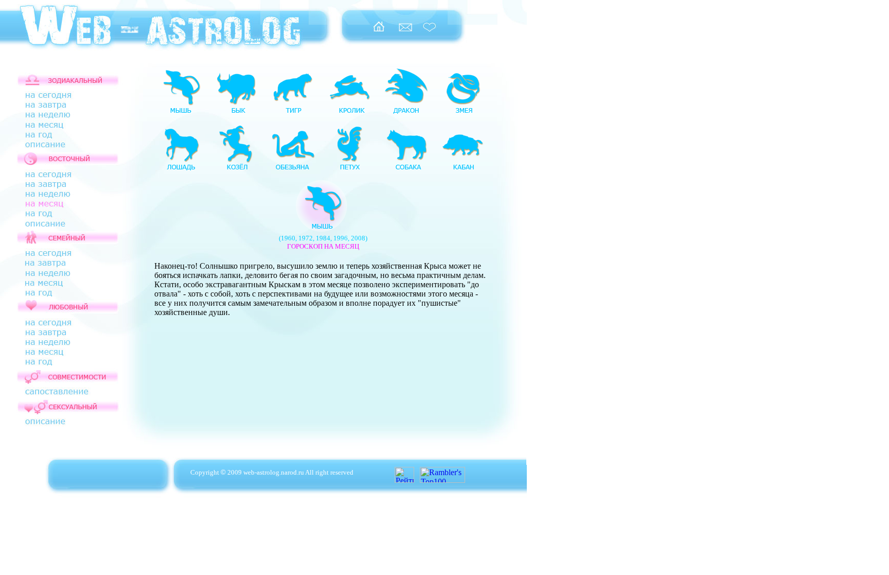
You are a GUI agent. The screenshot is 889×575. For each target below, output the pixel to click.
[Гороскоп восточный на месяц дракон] (406, 113)
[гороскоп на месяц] (57, 206)
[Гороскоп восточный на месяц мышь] (180, 113)
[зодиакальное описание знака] (57, 149)
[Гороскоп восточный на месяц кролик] (350, 113)
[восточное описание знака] (57, 228)
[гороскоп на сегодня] (57, 97)
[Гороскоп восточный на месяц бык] (236, 113)
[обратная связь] (405, 31)
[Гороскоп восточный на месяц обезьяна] (293, 169)
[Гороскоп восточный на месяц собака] (406, 169)
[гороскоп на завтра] (57, 107)
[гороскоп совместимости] (57, 392)
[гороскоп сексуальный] (57, 429)
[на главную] (378, 31)
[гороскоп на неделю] (57, 116)
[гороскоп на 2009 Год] (57, 137)
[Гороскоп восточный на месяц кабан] (463, 169)
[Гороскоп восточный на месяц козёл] (236, 169)
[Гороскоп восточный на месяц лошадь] (180, 169)
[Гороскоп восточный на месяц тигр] (293, 113)
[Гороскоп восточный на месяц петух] (350, 169)
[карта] (8, 506)
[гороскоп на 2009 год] (57, 215)
